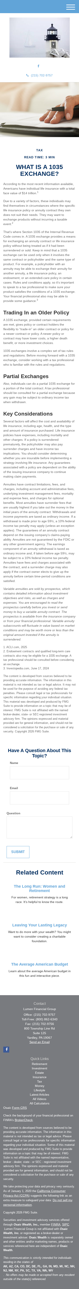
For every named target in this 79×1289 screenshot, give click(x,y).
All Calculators (39, 1103)
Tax (39, 1081)
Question (13, 813)
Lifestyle (39, 1090)
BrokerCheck (24, 1120)
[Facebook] (38, 66)
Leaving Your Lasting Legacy (39, 925)
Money (39, 1086)
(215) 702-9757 (42, 75)
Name (14, 763)
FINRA (55, 1224)
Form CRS (19, 1107)
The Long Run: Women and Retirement (39, 888)
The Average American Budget (39, 964)
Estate (39, 1072)
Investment (39, 1068)
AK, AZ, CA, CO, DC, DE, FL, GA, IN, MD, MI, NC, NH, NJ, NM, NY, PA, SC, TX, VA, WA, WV (39, 1268)
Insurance (40, 1077)
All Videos (39, 1099)
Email (14, 788)
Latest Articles (39, 1094)
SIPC (65, 1224)
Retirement (39, 1064)
